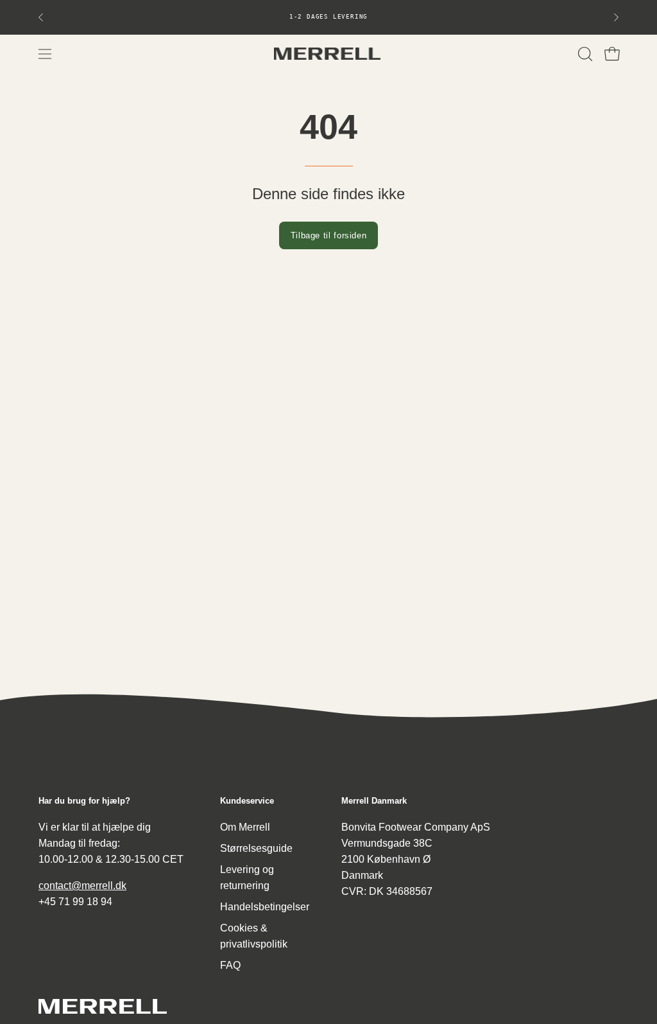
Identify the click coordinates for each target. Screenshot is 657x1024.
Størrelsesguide (256, 848)
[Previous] (41, 17)
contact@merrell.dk (82, 885)
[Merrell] (328, 54)
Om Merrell (245, 827)
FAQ (230, 965)
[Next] (616, 17)
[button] (584, 54)
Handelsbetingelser (264, 906)
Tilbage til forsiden (329, 235)
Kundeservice (247, 801)
